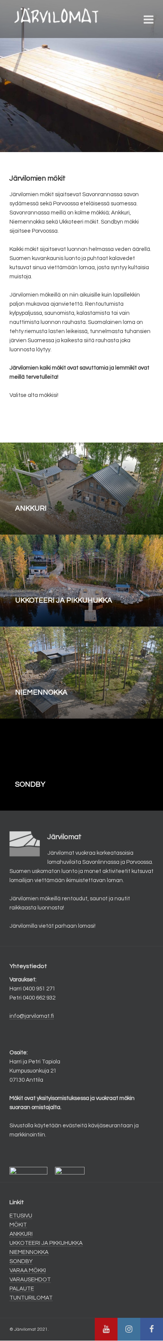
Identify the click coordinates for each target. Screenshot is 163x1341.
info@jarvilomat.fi (31, 1016)
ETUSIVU (20, 1216)
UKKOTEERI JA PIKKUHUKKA (46, 1243)
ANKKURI (21, 1234)
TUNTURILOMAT (31, 1298)
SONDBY (21, 1261)
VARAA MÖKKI (27, 1270)
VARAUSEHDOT (30, 1279)
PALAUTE (21, 1289)
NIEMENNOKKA (29, 1252)
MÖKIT (18, 1225)
